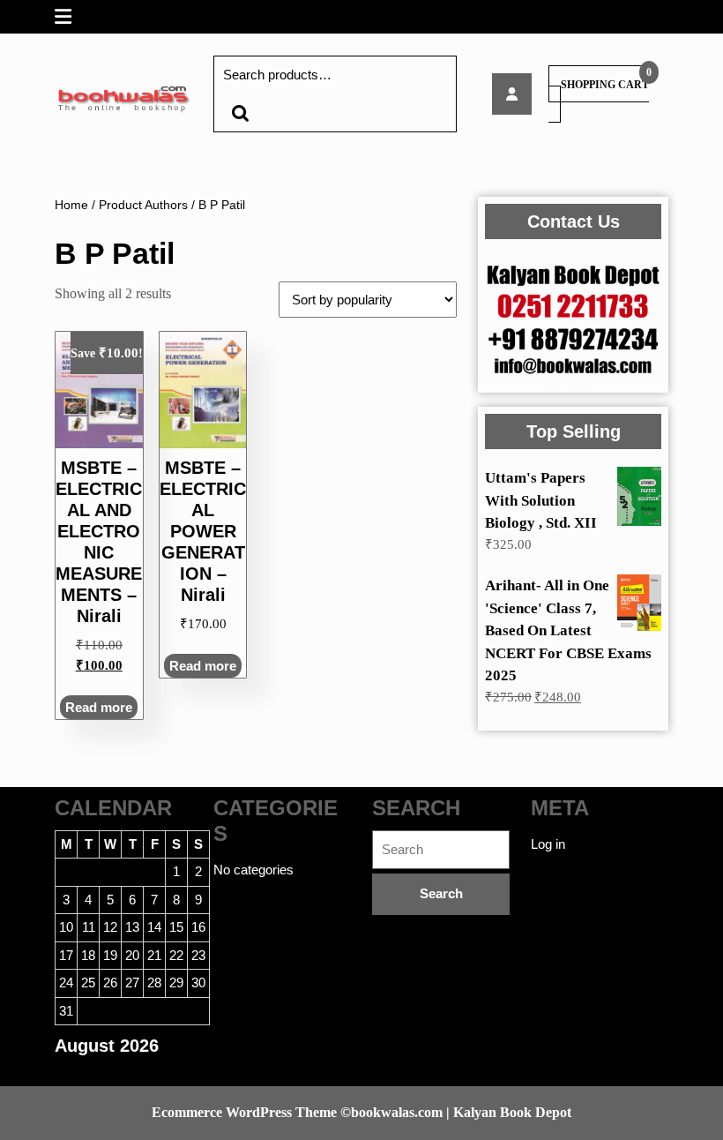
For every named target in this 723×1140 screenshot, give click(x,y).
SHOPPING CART (605, 85)
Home (71, 205)
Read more (98, 707)
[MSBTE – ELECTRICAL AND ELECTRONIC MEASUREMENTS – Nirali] (512, 93)
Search (239, 113)
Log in (548, 843)
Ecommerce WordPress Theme (244, 1112)
